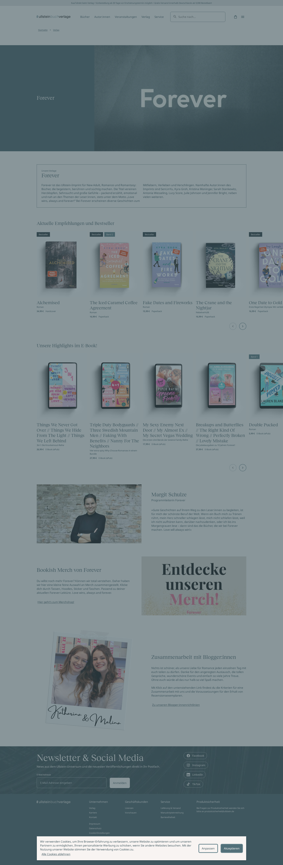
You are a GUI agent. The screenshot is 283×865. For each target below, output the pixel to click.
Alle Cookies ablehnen (56, 854)
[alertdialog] (141, 848)
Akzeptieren (232, 848)
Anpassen (208, 848)
